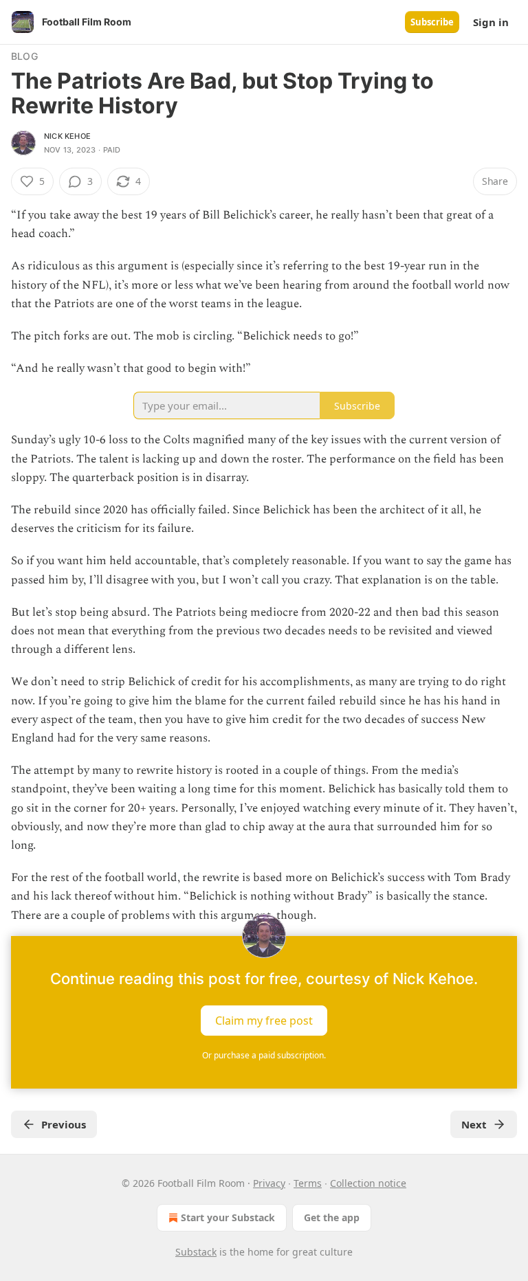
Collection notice (368, 1183)
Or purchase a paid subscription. (264, 1055)
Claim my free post (264, 1019)
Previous (63, 1124)
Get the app (332, 1217)
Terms (308, 1183)
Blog (24, 56)
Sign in (491, 22)
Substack (196, 1251)
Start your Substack (228, 1217)
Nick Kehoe (67, 136)
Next (474, 1124)
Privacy (269, 1183)
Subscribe (432, 22)
